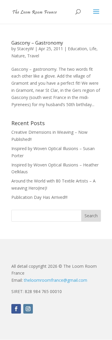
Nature (18, 56)
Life (92, 48)
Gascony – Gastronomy (37, 43)
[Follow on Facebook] (16, 309)
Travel (33, 56)
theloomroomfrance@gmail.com (55, 280)
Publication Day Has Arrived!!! (39, 197)
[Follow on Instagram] (28, 309)
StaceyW (25, 48)
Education (77, 48)
